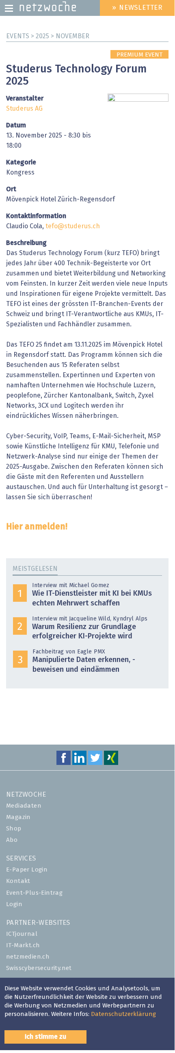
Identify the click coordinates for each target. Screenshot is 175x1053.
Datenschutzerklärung (123, 1014)
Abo (11, 840)
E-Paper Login (27, 870)
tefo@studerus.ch (72, 226)
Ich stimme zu (45, 1036)
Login (14, 904)
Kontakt (18, 881)
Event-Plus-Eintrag (34, 893)
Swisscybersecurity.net (39, 968)
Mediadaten (23, 806)
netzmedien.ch (28, 957)
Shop (14, 829)
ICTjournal (21, 934)
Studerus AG (24, 108)
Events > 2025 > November (47, 36)
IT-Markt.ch (23, 945)
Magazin (18, 817)
